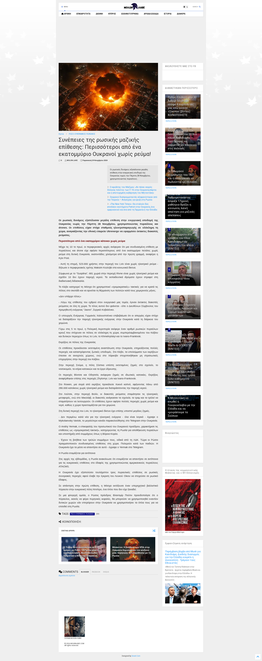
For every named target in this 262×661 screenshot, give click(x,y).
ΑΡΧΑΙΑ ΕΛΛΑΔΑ (151, 14)
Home (61, 134)
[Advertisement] (131, 40)
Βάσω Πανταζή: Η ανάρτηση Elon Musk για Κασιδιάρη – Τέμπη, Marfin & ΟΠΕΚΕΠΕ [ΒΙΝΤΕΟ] (182, 342)
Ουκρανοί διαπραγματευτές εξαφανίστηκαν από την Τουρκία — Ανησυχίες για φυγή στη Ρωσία (132, 198)
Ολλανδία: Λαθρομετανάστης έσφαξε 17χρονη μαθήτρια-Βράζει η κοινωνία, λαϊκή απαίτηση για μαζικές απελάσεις (181, 204)
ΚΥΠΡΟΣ (112, 14)
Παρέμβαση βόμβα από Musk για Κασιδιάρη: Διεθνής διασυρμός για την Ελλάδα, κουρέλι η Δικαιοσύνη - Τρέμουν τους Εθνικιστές (183, 557)
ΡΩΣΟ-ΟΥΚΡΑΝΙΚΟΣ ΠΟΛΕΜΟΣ (82, 134)
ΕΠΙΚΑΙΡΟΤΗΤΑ (83, 14)
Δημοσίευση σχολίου (67, 576)
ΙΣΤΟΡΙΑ (167, 14)
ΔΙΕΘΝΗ (99, 14)
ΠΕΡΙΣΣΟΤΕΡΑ (171, 121)
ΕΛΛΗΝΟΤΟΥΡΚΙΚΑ (129, 14)
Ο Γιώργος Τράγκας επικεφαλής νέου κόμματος (180, 278)
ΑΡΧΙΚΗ (67, 14)
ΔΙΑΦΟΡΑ (181, 14)
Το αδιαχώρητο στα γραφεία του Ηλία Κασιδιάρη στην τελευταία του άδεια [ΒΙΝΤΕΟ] (180, 241)
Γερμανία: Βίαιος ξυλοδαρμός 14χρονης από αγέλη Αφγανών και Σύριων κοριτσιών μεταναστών (183, 308)
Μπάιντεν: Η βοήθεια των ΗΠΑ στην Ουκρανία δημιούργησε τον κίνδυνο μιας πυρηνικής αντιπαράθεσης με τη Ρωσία (131, 551)
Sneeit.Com (136, 656)
